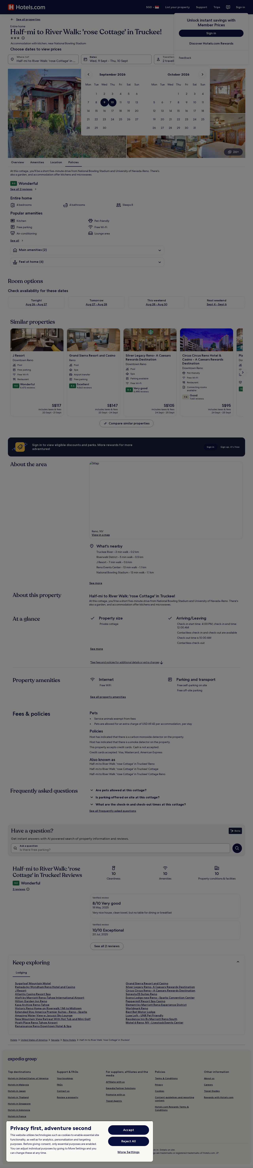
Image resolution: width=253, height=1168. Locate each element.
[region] (79, 1141)
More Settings (128, 1152)
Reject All (128, 1141)
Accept (128, 1130)
